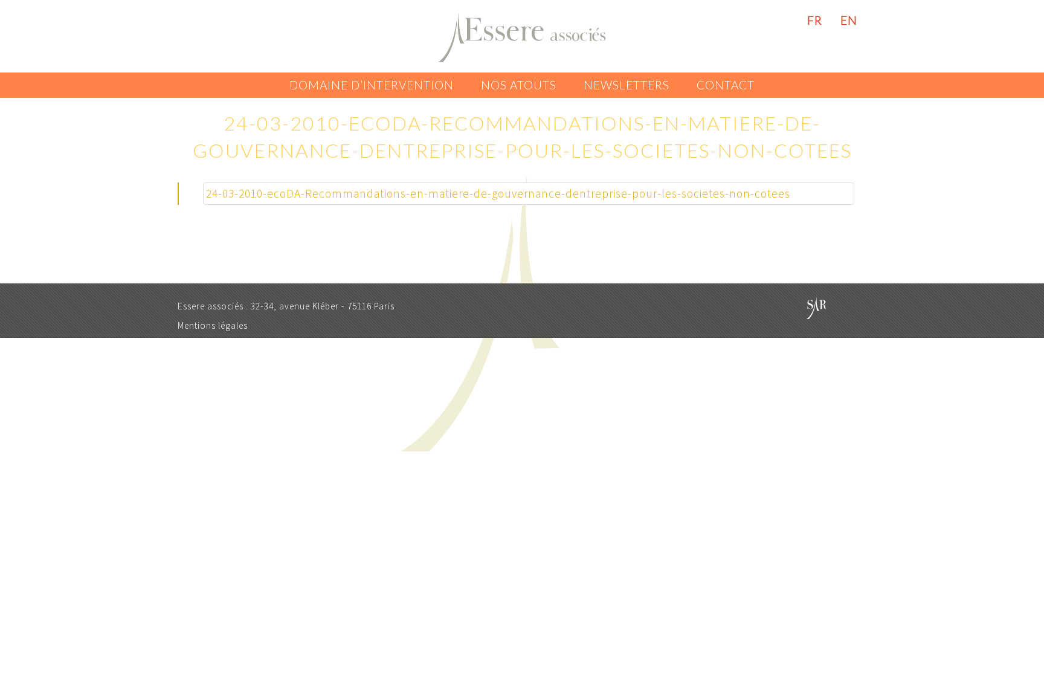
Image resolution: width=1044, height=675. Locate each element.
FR (814, 20)
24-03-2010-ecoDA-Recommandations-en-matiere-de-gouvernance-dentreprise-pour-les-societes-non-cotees (498, 193)
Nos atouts (518, 85)
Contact (726, 85)
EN (848, 20)
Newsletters (626, 85)
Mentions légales (213, 325)
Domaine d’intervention (371, 85)
